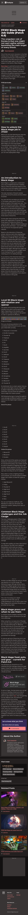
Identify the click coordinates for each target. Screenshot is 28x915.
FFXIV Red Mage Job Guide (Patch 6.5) (11, 830)
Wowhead (9, 904)
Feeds (18, 892)
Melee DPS (4, 93)
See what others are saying (10, 725)
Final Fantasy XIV (6, 781)
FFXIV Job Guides (6, 82)
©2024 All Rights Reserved (12, 912)
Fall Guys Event (18, 772)
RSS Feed (18, 895)
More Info (9, 892)
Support (8, 898)
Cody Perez (5, 832)
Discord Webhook (18, 769)
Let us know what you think (12, 721)
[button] (14, 83)
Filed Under (5, 762)
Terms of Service (10, 896)
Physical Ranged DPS (6, 110)
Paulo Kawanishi (9, 51)
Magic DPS (4, 102)
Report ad (14, 173)
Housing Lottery (7, 772)
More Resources (10, 902)
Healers (3, 116)
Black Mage (4, 66)
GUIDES (12, 22)
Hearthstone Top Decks (12, 908)
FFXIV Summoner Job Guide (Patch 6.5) (12, 851)
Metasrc (9, 906)
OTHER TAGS (4, 778)
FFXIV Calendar (7, 769)
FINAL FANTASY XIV (5, 22)
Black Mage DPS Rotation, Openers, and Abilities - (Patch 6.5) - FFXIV (12, 808)
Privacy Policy (10, 895)
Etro (15, 696)
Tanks (3, 85)
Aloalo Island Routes (8, 774)
